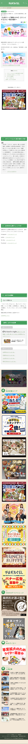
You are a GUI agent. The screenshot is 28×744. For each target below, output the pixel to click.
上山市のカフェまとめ (8, 358)
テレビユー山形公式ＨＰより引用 (11, 65)
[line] (24, 22)
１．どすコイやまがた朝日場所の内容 (14, 73)
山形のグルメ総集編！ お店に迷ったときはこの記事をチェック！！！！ (14, 334)
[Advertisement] (14, 198)
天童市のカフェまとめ (8, 355)
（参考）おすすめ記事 (10, 79)
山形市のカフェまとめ (8, 352)
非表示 (15, 70)
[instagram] (10, 379)
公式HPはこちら (5, 315)
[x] (23, 22)
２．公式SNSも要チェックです (12, 75)
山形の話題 (4, 11)
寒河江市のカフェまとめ (9, 361)
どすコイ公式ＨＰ (11, 171)
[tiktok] (18, 379)
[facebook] (21, 22)
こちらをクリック (12, 234)
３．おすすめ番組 (9, 76)
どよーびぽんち (10, 78)
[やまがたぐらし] (14, 3)
